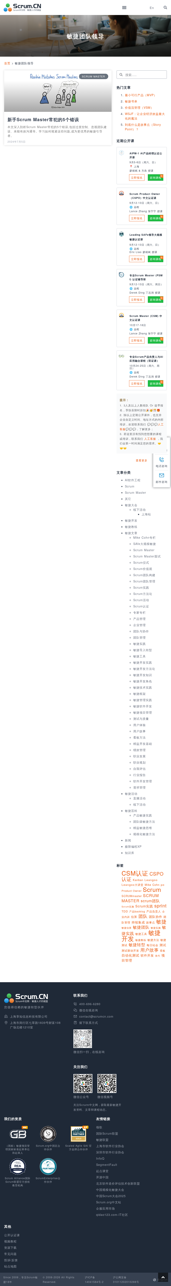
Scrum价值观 (142, 569)
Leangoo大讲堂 (132, 885)
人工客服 (150, 439)
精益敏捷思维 (142, 828)
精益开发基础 (142, 743)
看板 (162, 950)
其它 (128, 499)
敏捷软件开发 (142, 706)
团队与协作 (141, 631)
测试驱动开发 (130, 950)
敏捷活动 (131, 793)
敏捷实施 (156, 927)
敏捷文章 (131, 533)
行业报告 (139, 775)
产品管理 (139, 619)
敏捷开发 (131, 520)
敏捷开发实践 (142, 662)
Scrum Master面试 (147, 556)
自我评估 (139, 768)
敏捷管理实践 (142, 700)
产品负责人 (153, 911)
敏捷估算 (127, 927)
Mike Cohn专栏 (144, 537)
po (163, 885)
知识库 (129, 853)
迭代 (157, 955)
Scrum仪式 (141, 562)
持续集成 (138, 922)
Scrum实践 (141, 587)
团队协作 (155, 916)
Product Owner (132, 890)
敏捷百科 (131, 811)
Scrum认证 (141, 606)
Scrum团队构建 (144, 575)
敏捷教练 (131, 527)
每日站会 (152, 945)
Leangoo (151, 880)
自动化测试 (130, 955)
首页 (7, 63)
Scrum (130, 486)
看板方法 (139, 737)
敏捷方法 (153, 940)
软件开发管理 (142, 781)
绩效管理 (139, 750)
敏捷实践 (139, 644)
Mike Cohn (152, 885)
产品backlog (137, 911)
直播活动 (139, 798)
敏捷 (161, 921)
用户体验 (139, 725)
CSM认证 (135, 873)
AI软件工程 (133, 480)
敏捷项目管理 (142, 712)
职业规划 (139, 762)
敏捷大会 (131, 505)
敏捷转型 (137, 944)
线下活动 (139, 509)
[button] (124, 7)
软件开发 (147, 955)
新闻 (128, 840)
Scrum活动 (141, 600)
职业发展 (139, 756)
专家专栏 (139, 612)
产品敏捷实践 (142, 815)
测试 (163, 945)
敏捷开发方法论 (144, 669)
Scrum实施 (128, 906)
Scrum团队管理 (144, 581)
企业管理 (139, 625)
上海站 (146, 514)
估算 (134, 917)
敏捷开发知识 (142, 675)
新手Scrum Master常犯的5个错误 (43, 119)
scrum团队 (150, 900)
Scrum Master (135, 492)
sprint (160, 905)
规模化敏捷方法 (144, 834)
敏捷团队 (141, 927)
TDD (125, 911)
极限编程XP (133, 846)
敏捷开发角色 (142, 681)
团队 (143, 916)
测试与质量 (141, 719)
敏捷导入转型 (142, 650)
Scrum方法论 (142, 594)
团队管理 (139, 637)
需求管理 (139, 787)
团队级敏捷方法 (144, 821)
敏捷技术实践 (142, 687)
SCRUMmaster (132, 896)
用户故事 (139, 731)
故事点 (150, 922)
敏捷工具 (139, 656)
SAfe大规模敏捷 (144, 544)
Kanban (138, 880)
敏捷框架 (139, 694)
